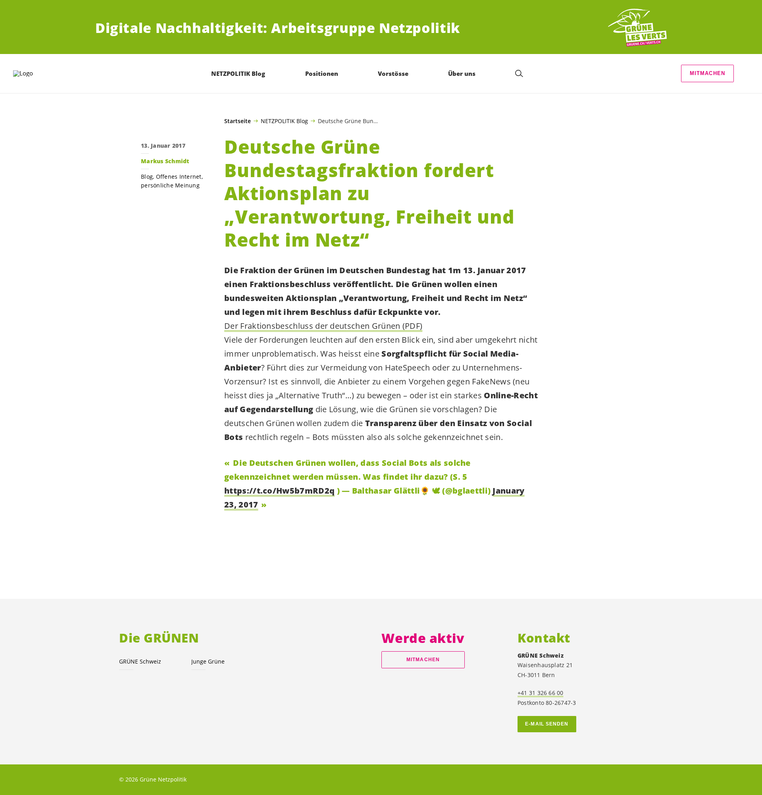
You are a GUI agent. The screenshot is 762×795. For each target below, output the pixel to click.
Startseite (237, 121)
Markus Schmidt (165, 161)
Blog (147, 176)
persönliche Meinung (170, 185)
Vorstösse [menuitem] (393, 73)
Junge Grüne (208, 661)
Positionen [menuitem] (321, 73)
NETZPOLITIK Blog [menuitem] (238, 73)
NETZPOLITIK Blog (284, 121)
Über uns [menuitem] (461, 73)
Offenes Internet (179, 176)
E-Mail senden (546, 724)
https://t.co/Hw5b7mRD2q (279, 490)
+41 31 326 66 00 (541, 693)
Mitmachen (707, 73)
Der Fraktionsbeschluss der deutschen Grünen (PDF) (323, 325)
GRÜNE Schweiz (140, 661)
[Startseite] (637, 28)
